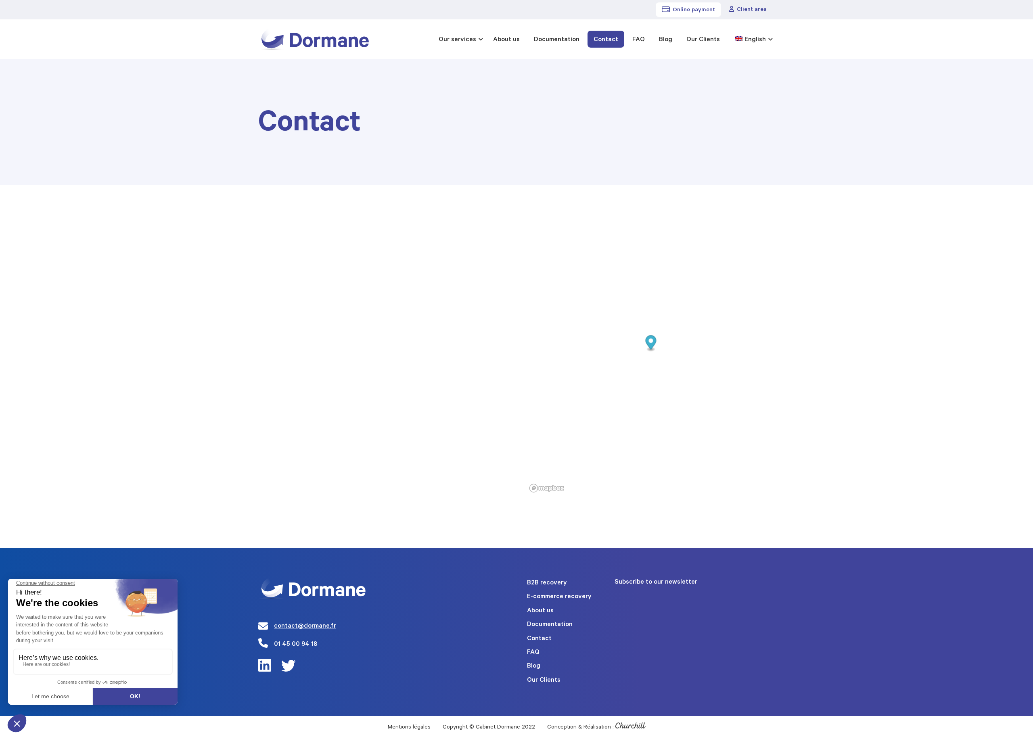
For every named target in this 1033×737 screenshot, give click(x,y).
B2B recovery (547, 583)
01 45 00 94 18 (295, 644)
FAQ (638, 40)
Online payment (694, 10)
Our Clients (703, 40)
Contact (606, 40)
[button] (651, 343)
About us (506, 40)
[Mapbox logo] (547, 488)
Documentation (556, 40)
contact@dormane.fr (305, 626)
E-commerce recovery (559, 597)
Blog (665, 40)
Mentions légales (409, 727)
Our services (457, 40)
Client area (752, 10)
